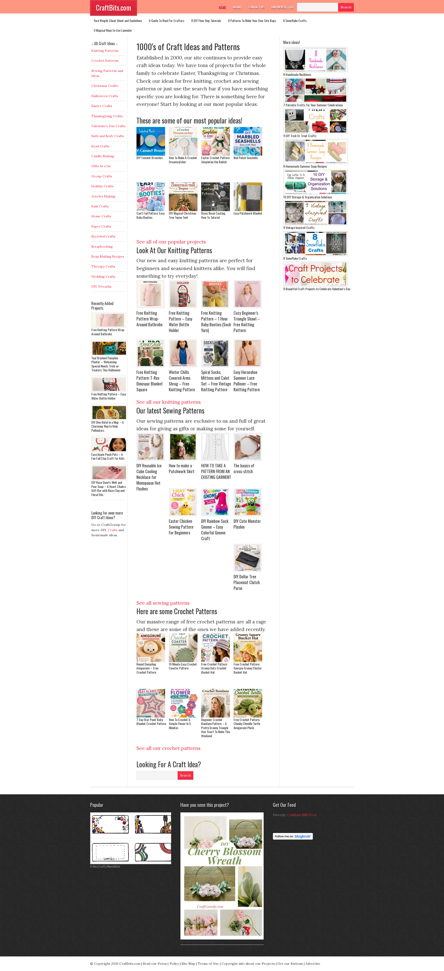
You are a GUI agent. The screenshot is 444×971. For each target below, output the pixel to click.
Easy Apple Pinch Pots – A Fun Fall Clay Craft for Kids (107, 456)
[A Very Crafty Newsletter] (131, 863)
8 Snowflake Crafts (295, 20)
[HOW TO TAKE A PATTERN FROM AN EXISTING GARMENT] (216, 447)
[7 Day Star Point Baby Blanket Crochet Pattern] (150, 716)
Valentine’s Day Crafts (108, 126)
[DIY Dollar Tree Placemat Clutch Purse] (249, 558)
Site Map (188, 964)
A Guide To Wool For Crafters (166, 20)
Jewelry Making (103, 196)
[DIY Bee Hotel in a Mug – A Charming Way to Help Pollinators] (109, 419)
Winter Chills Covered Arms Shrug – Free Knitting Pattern (182, 381)
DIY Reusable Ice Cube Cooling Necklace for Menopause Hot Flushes (149, 477)
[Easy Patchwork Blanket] (248, 209)
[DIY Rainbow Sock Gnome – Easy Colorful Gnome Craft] (216, 502)
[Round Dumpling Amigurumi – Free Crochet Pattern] (150, 660)
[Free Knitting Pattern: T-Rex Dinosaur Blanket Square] (151, 353)
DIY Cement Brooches (149, 157)
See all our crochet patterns (168, 748)
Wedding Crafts (103, 276)
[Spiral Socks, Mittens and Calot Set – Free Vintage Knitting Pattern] (216, 353)
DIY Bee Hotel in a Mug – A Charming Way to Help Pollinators (107, 426)
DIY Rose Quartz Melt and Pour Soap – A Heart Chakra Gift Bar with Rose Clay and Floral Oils (108, 488)
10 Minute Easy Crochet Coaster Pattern (183, 666)
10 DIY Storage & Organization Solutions (307, 196)
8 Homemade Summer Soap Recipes (305, 166)
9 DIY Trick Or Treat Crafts (299, 135)
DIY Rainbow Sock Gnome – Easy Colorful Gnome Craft (214, 530)
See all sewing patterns (163, 603)
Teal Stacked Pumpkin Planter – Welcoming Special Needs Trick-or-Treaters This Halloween (105, 364)
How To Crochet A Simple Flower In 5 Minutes (180, 723)
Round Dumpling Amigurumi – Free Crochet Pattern (147, 668)
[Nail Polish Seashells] (248, 154)
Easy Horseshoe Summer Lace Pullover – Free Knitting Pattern (247, 381)
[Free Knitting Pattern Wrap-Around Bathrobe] (151, 294)
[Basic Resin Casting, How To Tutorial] (215, 209)
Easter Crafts (101, 106)
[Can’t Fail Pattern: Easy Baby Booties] (150, 209)
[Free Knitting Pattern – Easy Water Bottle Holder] (184, 294)
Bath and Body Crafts (107, 136)
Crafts (112, 530)
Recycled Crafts (103, 236)
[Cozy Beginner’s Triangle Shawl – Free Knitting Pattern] (249, 294)
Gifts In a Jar (101, 166)
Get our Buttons (290, 964)
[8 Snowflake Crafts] (315, 255)
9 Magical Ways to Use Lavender (113, 30)
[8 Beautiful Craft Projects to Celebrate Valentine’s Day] (315, 286)
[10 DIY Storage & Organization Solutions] (315, 194)
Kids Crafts (100, 206)
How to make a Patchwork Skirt (181, 468)
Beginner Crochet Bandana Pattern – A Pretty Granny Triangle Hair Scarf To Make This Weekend (215, 727)
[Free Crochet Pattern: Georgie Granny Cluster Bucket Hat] (248, 660)
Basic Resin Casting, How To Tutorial (213, 215)
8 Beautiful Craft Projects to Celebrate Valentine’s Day (316, 288)
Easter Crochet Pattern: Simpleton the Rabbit (215, 159)
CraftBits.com (113, 7)
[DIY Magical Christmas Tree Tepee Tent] (183, 209)
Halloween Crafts (104, 96)
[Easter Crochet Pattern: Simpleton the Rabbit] (215, 154)
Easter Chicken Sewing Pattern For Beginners (181, 527)
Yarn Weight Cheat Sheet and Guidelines (118, 20)
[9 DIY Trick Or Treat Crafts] (315, 132)
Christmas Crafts (104, 86)
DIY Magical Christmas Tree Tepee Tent (182, 215)
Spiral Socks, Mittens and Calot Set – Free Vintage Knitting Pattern (216, 381)
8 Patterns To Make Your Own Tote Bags (252, 20)
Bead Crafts (100, 146)
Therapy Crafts (103, 266)
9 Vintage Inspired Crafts (298, 227)
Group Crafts (101, 176)
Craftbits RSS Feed (301, 815)
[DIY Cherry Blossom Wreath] (223, 938)
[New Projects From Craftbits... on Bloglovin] (293, 838)
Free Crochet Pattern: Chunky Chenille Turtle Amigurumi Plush (247, 723)
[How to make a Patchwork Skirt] (184, 447)
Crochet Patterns (105, 61)
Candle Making (102, 156)
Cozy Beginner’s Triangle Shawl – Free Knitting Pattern (247, 321)
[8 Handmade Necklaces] (315, 71)
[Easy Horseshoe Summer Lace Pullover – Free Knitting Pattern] (249, 353)
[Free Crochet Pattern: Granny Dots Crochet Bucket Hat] (215, 660)
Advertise (312, 964)
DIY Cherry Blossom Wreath (197, 941)
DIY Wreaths (101, 286)
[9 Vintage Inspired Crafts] (315, 224)
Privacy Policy (168, 964)
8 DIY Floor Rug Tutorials (206, 20)
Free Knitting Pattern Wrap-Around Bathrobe (149, 318)
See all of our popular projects (171, 242)
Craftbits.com (129, 964)
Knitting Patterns (104, 51)
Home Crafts (101, 216)
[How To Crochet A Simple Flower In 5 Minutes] (183, 716)
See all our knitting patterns (168, 402)
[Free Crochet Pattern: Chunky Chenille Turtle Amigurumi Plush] (248, 716)
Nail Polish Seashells (246, 157)
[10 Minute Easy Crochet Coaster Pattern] (183, 660)
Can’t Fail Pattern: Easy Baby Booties (150, 215)
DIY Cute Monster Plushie (247, 524)
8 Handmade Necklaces (297, 74)
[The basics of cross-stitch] (249, 447)
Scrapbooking (102, 246)
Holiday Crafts (102, 186)
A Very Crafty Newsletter (105, 866)
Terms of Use (208, 964)
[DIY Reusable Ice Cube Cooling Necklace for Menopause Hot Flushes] (151, 447)
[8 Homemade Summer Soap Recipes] (315, 163)
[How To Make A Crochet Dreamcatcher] (183, 154)
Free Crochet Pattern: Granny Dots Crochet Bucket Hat (214, 668)
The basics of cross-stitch (244, 468)
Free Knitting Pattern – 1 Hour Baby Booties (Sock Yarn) (216, 321)
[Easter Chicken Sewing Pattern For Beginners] (184, 502)
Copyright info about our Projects (248, 964)
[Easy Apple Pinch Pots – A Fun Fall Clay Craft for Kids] (109, 451)
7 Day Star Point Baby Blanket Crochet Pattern (151, 721)
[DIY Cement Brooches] (150, 154)
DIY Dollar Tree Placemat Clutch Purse (247, 582)
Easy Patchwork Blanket (248, 213)
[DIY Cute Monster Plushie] (249, 502)
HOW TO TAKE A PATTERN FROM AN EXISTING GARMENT (216, 471)
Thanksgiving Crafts (107, 116)
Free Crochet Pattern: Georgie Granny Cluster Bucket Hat (248, 668)
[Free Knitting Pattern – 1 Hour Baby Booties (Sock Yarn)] (216, 294)
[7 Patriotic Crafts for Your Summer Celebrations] (315, 102)
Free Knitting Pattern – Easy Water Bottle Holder (180, 321)
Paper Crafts (101, 226)
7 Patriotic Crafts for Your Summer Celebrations (313, 104)
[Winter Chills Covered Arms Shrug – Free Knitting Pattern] (184, 353)
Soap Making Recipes (107, 256)
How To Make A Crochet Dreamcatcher (183, 159)
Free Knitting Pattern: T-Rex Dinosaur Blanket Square (149, 381)
